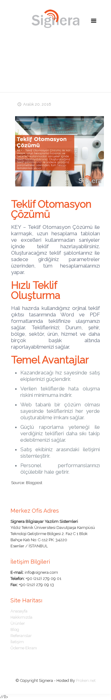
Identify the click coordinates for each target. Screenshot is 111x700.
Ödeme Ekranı (23, 648)
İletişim (17, 641)
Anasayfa (18, 611)
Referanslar (21, 635)
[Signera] (55, 18)
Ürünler (17, 623)
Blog (14, 629)
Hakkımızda (21, 617)
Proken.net (86, 680)
